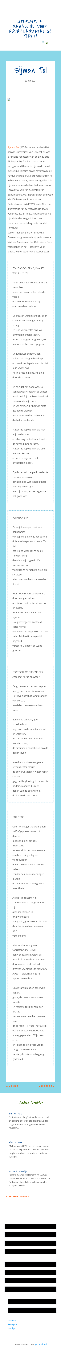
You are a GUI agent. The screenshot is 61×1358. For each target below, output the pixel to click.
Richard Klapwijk (18, 1171)
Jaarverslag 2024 (14, 1251)
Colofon (10, 1280)
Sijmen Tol (13, 147)
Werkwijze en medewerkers (19, 1264)
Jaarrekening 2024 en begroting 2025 (23, 1243)
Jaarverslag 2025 (14, 1234)
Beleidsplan (11, 1272)
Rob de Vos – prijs (18, 1310)
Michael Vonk (15, 1142)
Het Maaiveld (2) (18, 1113)
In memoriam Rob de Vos (22, 1301)
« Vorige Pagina (18, 1196)
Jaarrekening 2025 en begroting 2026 (23, 1226)
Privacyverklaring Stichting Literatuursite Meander (29, 1289)
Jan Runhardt (41, 1344)
